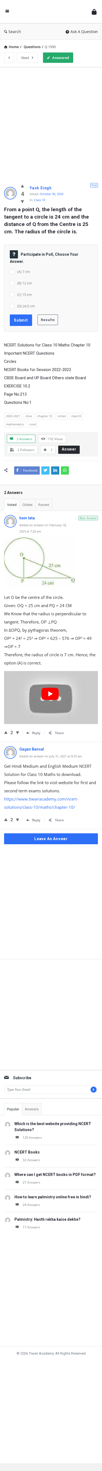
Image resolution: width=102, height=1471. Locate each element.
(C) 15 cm (24, 294)
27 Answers (31, 1182)
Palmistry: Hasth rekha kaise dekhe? (47, 1219)
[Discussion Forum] (50, 11)
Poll (94, 185)
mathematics (15, 424)
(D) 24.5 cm (26, 306)
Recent (43, 505)
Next (25, 57)
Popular (13, 1109)
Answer (69, 449)
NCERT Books (27, 1152)
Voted (12, 505)
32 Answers (31, 1160)
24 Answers (31, 1204)
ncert (32, 424)
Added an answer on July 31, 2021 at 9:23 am (50, 756)
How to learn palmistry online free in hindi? (52, 1197)
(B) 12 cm (24, 283)
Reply (36, 733)
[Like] (22, 186)
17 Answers (31, 1227)
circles (61, 416)
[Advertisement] (51, 123)
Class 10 (39, 200)
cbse (29, 416)
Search (14, 31)
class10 (76, 416)
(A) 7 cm (23, 271)
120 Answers (32, 1137)
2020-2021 (13, 416)
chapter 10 (44, 416)
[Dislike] (22, 201)
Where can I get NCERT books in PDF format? (55, 1174)
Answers (32, 1109)
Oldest (27, 505)
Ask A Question (84, 31)
